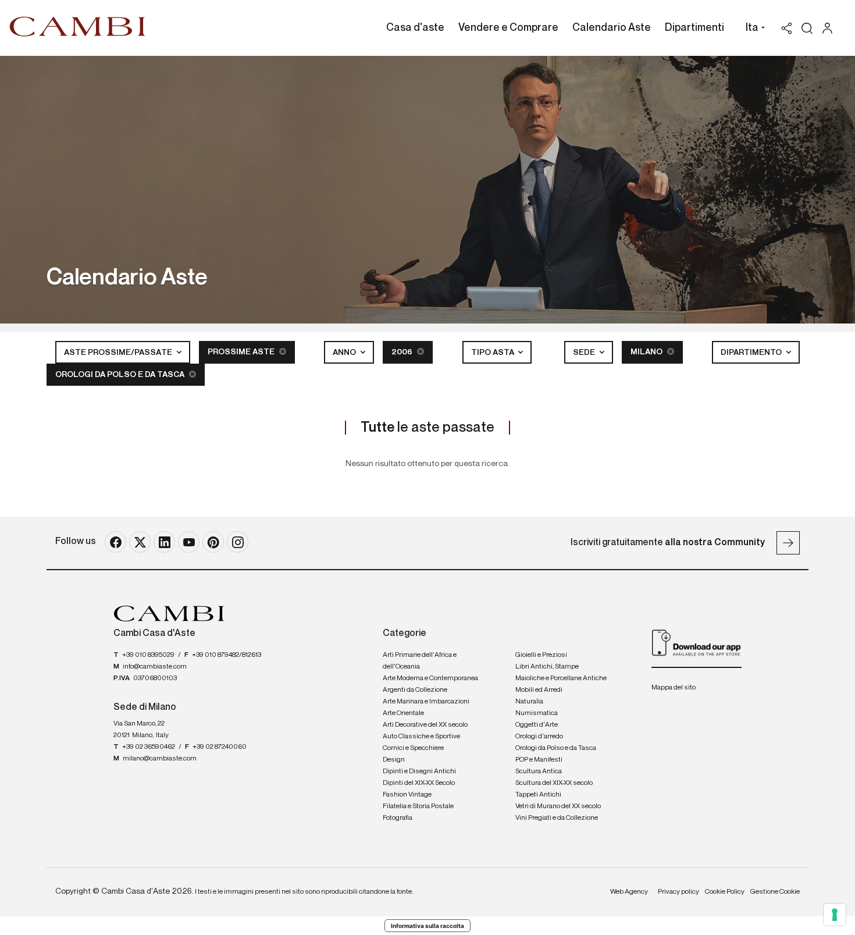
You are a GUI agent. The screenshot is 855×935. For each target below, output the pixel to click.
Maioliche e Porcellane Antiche (561, 678)
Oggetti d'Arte (536, 724)
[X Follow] (140, 542)
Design (394, 759)
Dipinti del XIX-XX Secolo (419, 783)
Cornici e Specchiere (413, 748)
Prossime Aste (242, 352)
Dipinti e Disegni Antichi (419, 771)
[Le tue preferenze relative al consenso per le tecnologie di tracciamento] (835, 915)
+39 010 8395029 (148, 655)
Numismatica (536, 713)
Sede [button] (585, 353)
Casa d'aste (415, 28)
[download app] (696, 642)
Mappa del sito (673, 687)
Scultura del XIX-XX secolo (554, 783)
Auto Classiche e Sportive (421, 736)
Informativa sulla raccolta (427, 925)
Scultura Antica (538, 771)
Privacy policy (678, 891)
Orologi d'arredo (539, 736)
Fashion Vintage (407, 794)
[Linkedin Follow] (164, 542)
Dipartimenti (694, 28)
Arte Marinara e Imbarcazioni (426, 701)
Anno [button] (345, 353)
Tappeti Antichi (538, 794)
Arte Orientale (403, 713)
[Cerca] (807, 28)
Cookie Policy (724, 891)
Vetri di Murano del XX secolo (558, 806)
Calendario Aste (611, 28)
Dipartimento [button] (752, 353)
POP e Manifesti (538, 759)
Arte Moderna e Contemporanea (430, 678)
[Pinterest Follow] (213, 542)
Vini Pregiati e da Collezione (556, 818)
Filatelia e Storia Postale (418, 806)
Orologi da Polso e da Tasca (120, 375)
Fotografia (397, 818)
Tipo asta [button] (493, 353)
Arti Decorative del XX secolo (425, 724)
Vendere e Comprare (508, 28)
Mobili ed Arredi (538, 690)
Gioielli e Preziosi (541, 655)
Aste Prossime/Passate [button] (119, 353)
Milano (647, 352)
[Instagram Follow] (237, 542)
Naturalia (529, 701)
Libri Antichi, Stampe (547, 666)
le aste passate (427, 428)
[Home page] (78, 26)
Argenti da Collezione (415, 690)
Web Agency (629, 891)
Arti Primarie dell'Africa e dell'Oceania (420, 661)
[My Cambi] (830, 28)
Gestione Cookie (775, 891)
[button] (752, 29)
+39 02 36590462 (148, 747)
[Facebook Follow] (115, 542)
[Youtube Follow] (189, 542)
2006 (402, 352)
